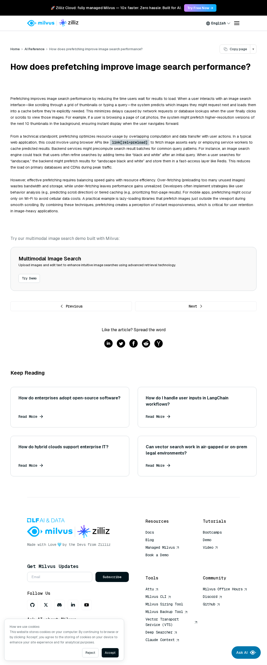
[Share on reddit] (146, 343)
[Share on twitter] (121, 343)
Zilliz (104, 544)
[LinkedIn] (73, 605)
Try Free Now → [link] (200, 8)
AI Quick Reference (164, 562)
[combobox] (218, 23)
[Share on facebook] (133, 343)
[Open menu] (237, 23)
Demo (207, 540)
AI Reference (35, 49)
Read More (28, 416)
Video (208, 547)
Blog (149, 540)
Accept (110, 653)
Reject (90, 653)
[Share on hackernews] (158, 343)
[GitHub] (32, 605)
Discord (210, 596)
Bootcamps (212, 532)
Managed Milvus (160, 547)
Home (15, 49)
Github (209, 604)
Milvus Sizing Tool (164, 604)
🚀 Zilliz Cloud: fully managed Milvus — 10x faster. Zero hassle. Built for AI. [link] (116, 7)
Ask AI (242, 652)
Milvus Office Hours (222, 589)
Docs (149, 532)
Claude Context (160, 639)
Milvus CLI (155, 596)
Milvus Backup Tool (164, 611)
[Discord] (59, 605)
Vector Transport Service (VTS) (162, 622)
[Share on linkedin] (108, 343)
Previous (74, 306)
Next (193, 306)
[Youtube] (86, 605)
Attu (149, 589)
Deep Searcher (159, 632)
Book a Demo (156, 555)
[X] (46, 605)
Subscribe (112, 577)
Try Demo (29, 278)
